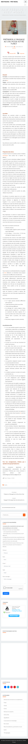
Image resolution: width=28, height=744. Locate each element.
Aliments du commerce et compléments (13, 699)
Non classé (6, 723)
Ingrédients (6, 717)
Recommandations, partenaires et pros (13, 726)
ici (7, 80)
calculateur (5, 155)
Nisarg (14, 742)
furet (5, 272)
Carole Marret (19, 46)
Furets (5, 485)
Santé (5, 729)
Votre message (6, 576)
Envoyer (6, 593)
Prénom (4, 550)
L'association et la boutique (10, 720)
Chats (5, 702)
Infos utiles (6, 714)
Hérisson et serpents (8, 711)
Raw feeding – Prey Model (9, 2)
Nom (4, 556)
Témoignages (7, 732)
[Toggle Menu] (25, 4)
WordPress (19, 740)
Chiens (5, 705)
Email (4, 563)
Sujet (4, 570)
